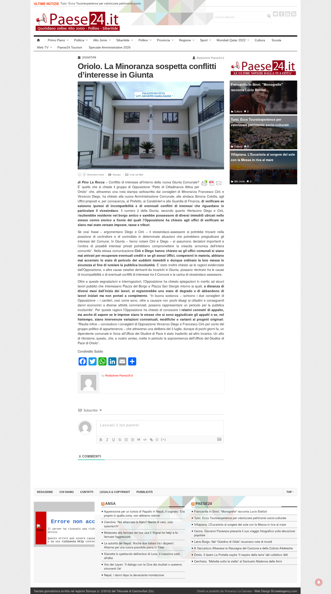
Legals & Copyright (115, 492)
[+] (163, 439)
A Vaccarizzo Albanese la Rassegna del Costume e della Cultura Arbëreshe (243, 548)
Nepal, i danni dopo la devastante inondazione (134, 575)
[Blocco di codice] (145, 439)
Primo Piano (56, 40)
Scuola (276, 40)
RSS (293, 13)
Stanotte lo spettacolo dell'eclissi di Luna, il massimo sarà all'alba (142, 556)
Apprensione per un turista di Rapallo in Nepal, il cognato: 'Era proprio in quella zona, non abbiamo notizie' (144, 513)
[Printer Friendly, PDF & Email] (211, 182)
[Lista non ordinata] (132, 439)
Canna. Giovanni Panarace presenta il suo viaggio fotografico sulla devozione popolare (244, 533)
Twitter (275, 13)
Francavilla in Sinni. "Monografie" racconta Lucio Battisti (257, 87)
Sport (204, 40)
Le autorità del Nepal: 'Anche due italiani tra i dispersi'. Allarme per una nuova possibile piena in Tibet (139, 545)
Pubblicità (144, 492)
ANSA (110, 504)
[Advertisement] (53, 122)
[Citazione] (139, 439)
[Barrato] (120, 439)
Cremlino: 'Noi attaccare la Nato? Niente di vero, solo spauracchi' (138, 524)
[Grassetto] (101, 439)
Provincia (163, 40)
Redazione (45, 492)
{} (157, 439)
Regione (185, 40)
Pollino (143, 40)
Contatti (86, 492)
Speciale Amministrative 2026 (110, 47)
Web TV (42, 47)
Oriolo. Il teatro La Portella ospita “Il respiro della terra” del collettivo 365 (241, 554)
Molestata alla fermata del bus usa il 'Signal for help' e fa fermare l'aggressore (141, 534)
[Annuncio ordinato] (126, 439)
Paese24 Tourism (69, 47)
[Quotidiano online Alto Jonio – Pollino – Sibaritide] (39, 40)
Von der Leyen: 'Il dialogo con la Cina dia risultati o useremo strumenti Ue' (143, 566)
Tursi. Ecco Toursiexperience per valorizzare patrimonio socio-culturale (100, 5)
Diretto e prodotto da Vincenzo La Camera (224, 591)
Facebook (281, 13)
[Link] (151, 439)
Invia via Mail (136, 174)
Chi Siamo (66, 492)
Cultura (260, 40)
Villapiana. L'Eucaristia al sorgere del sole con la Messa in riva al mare (263, 157)
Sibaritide (122, 40)
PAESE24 (203, 504)
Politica (79, 40)
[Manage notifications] (318, 582)
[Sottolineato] (113, 439)
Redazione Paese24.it (210, 58)
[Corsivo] (107, 439)
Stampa (117, 174)
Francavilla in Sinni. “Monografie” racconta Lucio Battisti (230, 511)
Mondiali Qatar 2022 (231, 40)
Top (290, 492)
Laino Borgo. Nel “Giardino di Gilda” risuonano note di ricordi (233, 541)
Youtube (287, 13)
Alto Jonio (100, 40)
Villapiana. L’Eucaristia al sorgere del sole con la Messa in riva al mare (240, 524)
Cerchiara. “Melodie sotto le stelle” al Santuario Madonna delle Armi (238, 561)
